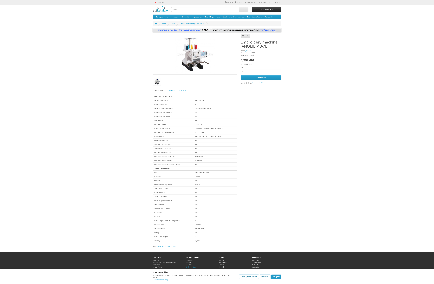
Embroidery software (254, 17)
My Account (256, 260)
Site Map (189, 265)
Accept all (276, 277)
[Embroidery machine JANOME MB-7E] (195, 54)
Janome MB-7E (172, 246)
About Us (156, 260)
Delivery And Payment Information (164, 262)
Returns (188, 262)
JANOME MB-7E (161, 246)
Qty (242, 67)
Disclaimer (156, 265)
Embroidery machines (212, 17)
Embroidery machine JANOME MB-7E (192, 24)
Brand (164, 24)
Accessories (269, 17)
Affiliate (221, 265)
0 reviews (255, 83)
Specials (221, 267)
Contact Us (189, 260)
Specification (158, 90)
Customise (265, 277)
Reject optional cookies (249, 277)
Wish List (255, 265)
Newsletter (255, 267)
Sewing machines (162, 17)
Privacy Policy (157, 267)
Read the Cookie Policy (160, 280)
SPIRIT (173, 24)
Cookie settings (191, 267)
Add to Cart (261, 78)
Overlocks (174, 17)
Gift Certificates (224, 262)
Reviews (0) (182, 90)
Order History (256, 262)
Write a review (265, 83)
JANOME (248, 51)
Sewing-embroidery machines (233, 17)
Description (171, 90)
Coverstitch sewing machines (192, 17)
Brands (221, 260)
